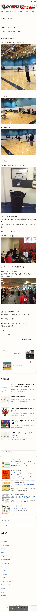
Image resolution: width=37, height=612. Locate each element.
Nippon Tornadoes (6, 556)
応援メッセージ (5, 585)
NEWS (10, 18)
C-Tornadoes (5, 545)
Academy (4, 541)
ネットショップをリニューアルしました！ (21, 461)
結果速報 (3, 595)
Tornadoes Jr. (31, 339)
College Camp (5, 548)
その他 (3, 577)
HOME (4, 18)
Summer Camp (5, 559)
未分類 (3, 588)
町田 (2, 592)
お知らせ (3, 570)
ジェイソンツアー (6, 574)
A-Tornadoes (5, 538)
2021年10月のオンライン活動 (18, 508)
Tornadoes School (6, 567)
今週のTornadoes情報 (18, 396)
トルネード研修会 (6, 581)
